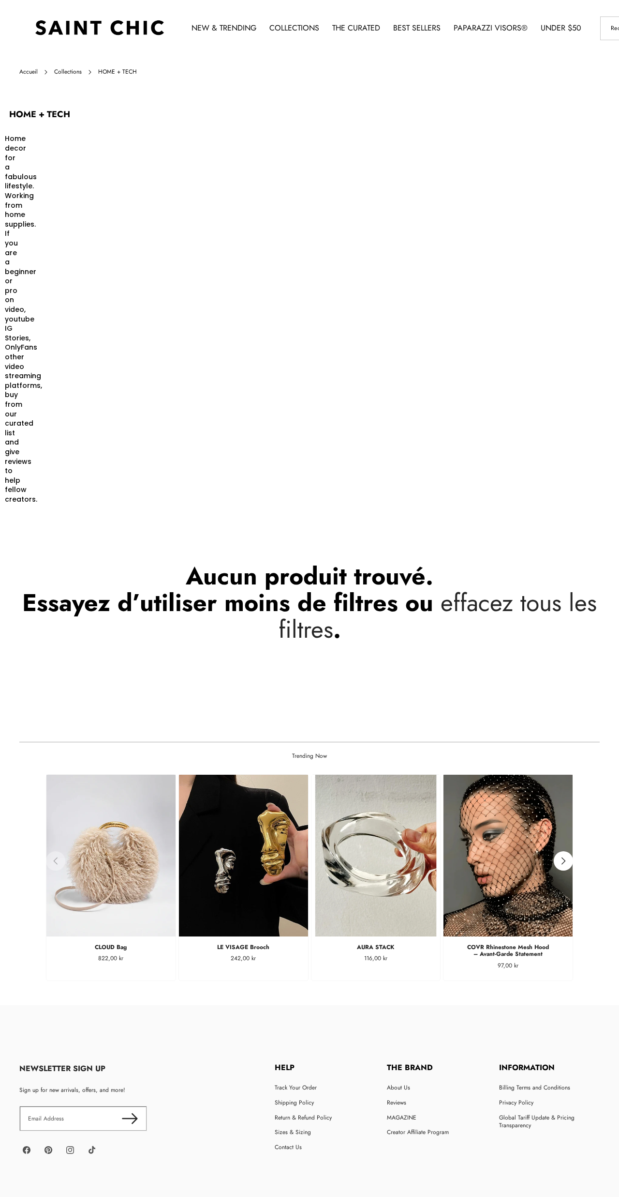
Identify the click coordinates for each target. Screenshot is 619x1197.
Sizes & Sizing (293, 1132)
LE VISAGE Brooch (243, 947)
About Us (398, 1087)
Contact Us (288, 1147)
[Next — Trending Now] (563, 861)
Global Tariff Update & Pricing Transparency (537, 1121)
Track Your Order (296, 1087)
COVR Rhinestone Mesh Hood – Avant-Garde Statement (508, 950)
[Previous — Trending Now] (55, 861)
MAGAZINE (401, 1117)
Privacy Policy (516, 1102)
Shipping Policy (294, 1102)
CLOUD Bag (111, 947)
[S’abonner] (130, 1118)
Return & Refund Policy (303, 1117)
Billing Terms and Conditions (534, 1087)
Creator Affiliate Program (418, 1132)
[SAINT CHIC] (99, 28)
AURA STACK (375, 947)
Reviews (396, 1102)
